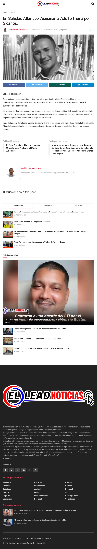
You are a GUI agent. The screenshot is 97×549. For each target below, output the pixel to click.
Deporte (6, 496)
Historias (38, 482)
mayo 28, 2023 (37, 30)
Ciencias (6, 486)
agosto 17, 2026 (21, 332)
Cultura (6, 492)
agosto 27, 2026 (11, 322)
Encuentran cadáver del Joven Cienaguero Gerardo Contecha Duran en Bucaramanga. (49, 212)
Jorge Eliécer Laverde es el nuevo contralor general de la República (41, 348)
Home (5, 13)
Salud (67, 492)
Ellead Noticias (14, 543)
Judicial (12, 13)
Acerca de (6, 538)
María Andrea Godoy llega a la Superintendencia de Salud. (37, 338)
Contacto (48, 538)
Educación (7, 499)
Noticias (56, 30)
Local (36, 492)
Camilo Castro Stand (19, 30)
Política (68, 486)
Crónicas (7, 489)
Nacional (38, 499)
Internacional (39, 486)
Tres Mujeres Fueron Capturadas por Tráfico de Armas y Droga (39, 242)
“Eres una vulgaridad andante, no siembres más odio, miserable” (40, 329)
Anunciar (18, 538)
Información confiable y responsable (32, 543)
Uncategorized (71, 496)
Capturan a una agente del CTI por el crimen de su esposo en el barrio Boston (35, 319)
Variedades (70, 499)
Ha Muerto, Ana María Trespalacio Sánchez (32, 222)
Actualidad (7, 482)
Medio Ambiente (41, 496)
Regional (63, 30)
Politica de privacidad (33, 538)
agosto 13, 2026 (21, 351)
